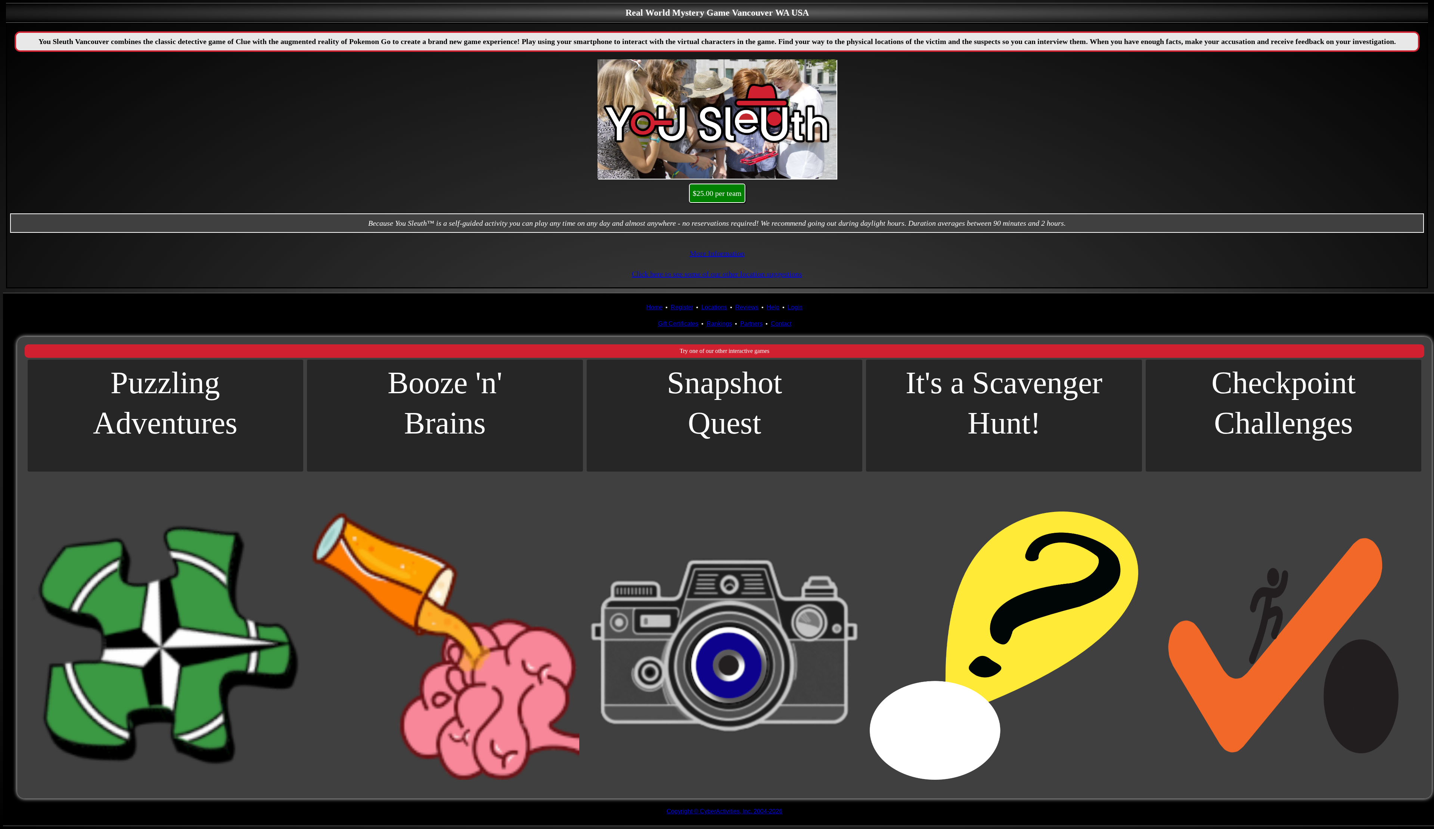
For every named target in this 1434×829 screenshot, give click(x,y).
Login (795, 307)
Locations (714, 307)
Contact (781, 323)
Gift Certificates (678, 323)
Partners (751, 323)
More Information (717, 253)
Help (773, 307)
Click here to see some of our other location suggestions (717, 274)
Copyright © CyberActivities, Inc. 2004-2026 (724, 811)
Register (682, 307)
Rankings (719, 323)
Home (654, 307)
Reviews (746, 307)
